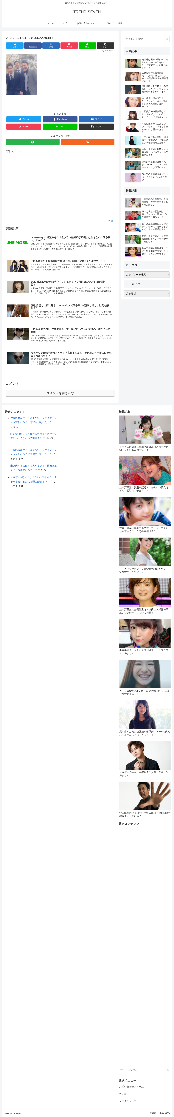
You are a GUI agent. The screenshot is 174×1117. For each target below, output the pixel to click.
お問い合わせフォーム (131, 1086)
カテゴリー (125, 1094)
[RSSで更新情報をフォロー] (87, 142)
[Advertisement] (60, 186)
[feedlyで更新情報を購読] (33, 142)
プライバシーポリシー (131, 1101)
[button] (166, 39)
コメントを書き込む (60, 393)
